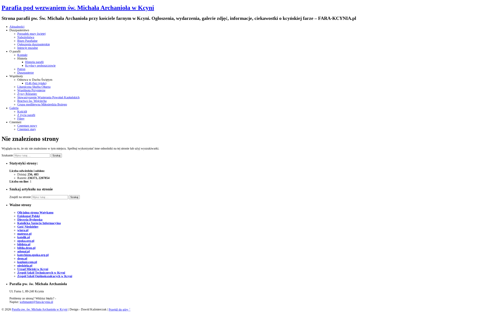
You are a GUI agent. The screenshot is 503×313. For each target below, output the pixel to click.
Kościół (22, 111)
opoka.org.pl (25, 240)
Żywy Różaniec (27, 93)
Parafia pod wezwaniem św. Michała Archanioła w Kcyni (78, 7)
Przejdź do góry (119, 309)
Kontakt (22, 55)
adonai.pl (23, 251)
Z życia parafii (26, 115)
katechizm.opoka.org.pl (33, 255)
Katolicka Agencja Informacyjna (39, 223)
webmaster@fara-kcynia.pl (36, 302)
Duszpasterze (25, 72)
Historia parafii (34, 62)
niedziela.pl (24, 265)
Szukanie (7, 155)
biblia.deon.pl (26, 248)
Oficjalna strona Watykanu (35, 212)
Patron (21, 69)
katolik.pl (23, 237)
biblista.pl (23, 244)
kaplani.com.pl (27, 262)
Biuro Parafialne (27, 40)
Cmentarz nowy (27, 125)
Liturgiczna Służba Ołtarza (33, 86)
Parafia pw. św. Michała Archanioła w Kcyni (39, 309)
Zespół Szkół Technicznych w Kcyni (41, 272)
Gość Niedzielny (28, 226)
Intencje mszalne (27, 48)
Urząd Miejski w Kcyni (32, 269)
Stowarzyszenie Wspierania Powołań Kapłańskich (48, 97)
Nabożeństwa (25, 37)
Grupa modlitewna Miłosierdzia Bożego (42, 104)
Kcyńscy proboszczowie (40, 65)
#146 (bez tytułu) (35, 83)
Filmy (21, 118)
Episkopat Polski (28, 216)
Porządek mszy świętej (31, 33)
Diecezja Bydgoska (29, 219)
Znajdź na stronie (20, 197)
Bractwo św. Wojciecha (32, 101)
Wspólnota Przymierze (31, 90)
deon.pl (22, 258)
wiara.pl (22, 230)
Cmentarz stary (26, 129)
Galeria (13, 108)
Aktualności (16, 26)
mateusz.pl (24, 233)
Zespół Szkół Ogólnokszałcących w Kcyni (44, 276)
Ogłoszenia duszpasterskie (33, 44)
